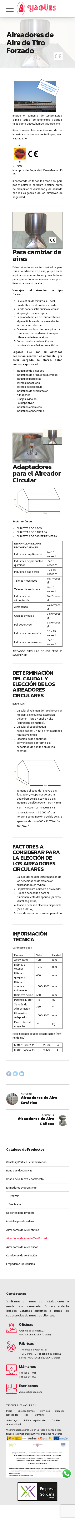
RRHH (27, 1414)
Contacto (39, 1414)
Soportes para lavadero (20, 1212)
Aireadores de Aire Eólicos (22, 1247)
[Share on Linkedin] (21, 1073)
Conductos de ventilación (21, 1255)
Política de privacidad (35, 1420)
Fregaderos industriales (20, 1263)
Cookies (56, 1420)
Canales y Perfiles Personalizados (26, 1162)
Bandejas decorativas (19, 1170)
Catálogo (59, 1410)
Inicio (9, 1410)
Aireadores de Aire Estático (22, 1229)
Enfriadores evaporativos (21, 1187)
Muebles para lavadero (20, 1221)
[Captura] (37, 1459)
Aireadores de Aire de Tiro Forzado (27, 1238)
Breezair (14, 1195)
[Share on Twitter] (15, 1073)
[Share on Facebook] (8, 1073)
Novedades (12, 1414)
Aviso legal (12, 1420)
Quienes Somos (26, 1410)
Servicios (45, 1410)
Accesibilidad (13, 1424)
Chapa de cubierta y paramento (25, 1179)
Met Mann (15, 1204)
